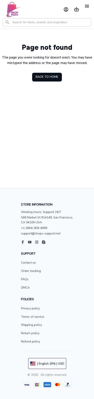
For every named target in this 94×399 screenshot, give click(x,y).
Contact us (28, 263)
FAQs (24, 279)
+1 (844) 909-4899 (34, 228)
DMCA (25, 288)
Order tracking (31, 271)
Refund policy (30, 341)
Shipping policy (31, 325)
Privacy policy (30, 308)
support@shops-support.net (40, 233)
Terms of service (32, 317)
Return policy (30, 333)
